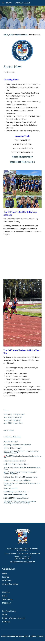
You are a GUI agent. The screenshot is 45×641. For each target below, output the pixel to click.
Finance (5, 577)
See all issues (8, 430)
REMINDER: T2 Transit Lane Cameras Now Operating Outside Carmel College (19, 502)
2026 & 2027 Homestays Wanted (15, 498)
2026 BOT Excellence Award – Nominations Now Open (21, 468)
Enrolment (7, 580)
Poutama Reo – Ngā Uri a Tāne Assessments (20, 477)
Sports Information (10, 488)
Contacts (6, 621)
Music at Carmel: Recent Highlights (17, 480)
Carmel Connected (10, 584)
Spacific (25, 636)
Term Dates (7, 599)
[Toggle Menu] (3, 3)
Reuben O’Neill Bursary (12, 448)
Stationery (6, 603)
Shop (4, 614)
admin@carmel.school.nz (25, 562)
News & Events (21, 35)
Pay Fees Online (9, 611)
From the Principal (10, 441)
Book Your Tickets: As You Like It (15, 464)
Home (5, 35)
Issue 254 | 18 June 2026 (12, 423)
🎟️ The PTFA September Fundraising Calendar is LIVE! (22, 457)
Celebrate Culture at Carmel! (14, 461)
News (11, 35)
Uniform (6, 592)
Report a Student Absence (13, 618)
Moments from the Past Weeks (15, 495)
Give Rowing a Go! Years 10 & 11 (15, 491)
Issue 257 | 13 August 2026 (13, 414)
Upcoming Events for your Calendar (17, 445)
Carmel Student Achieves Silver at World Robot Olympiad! (21, 484)
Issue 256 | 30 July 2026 (12, 417)
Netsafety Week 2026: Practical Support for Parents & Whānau (19, 473)
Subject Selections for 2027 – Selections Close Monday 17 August (21, 452)
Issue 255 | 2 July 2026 (12, 420)
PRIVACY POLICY (37, 636)
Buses (5, 596)
